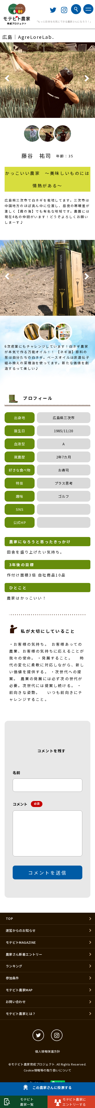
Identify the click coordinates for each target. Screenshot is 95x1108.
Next (87, 79)
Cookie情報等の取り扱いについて (47, 1070)
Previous (8, 79)
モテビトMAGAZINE (21, 942)
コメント (25, 804)
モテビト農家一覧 (26, 1102)
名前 (16, 772)
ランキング (14, 966)
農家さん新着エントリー (24, 954)
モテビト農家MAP (19, 990)
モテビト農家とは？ (21, 1013)
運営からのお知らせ (21, 930)
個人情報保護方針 (47, 1051)
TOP (9, 918)
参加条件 (12, 978)
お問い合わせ (16, 1001)
